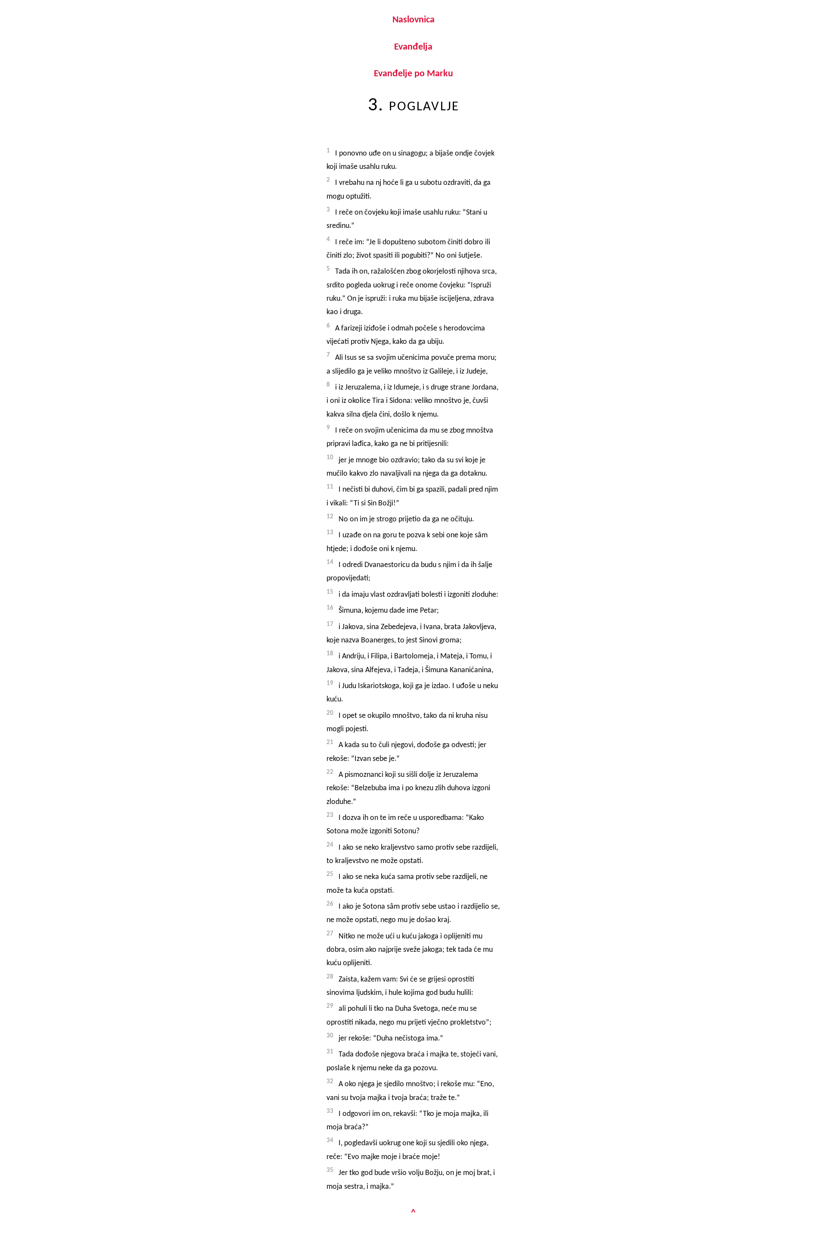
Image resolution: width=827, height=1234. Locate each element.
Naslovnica (413, 20)
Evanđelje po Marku (413, 74)
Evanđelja (413, 47)
